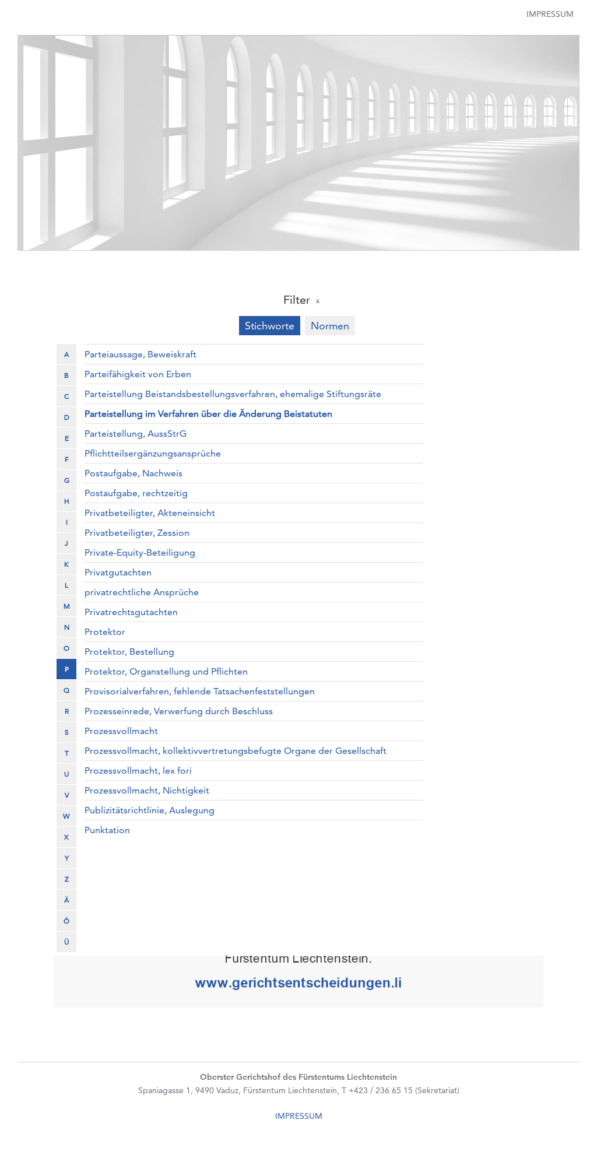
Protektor (105, 631)
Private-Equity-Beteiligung (140, 552)
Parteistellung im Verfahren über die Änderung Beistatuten (208, 413)
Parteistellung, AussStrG (136, 433)
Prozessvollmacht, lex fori (138, 770)
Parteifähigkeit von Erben (138, 374)
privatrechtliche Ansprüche (142, 592)
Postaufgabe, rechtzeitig (136, 493)
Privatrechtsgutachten (131, 611)
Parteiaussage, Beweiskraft (140, 354)
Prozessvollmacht (121, 730)
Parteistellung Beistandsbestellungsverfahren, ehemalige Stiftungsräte (233, 393)
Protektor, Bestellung (129, 651)
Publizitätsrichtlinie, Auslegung (150, 810)
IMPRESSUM (298, 1116)
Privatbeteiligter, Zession (137, 532)
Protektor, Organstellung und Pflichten (166, 671)
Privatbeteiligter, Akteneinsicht (150, 512)
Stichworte (269, 325)
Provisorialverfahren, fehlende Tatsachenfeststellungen (200, 691)
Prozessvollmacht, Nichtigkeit (147, 790)
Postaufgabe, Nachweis (133, 473)
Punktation (107, 829)
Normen (330, 325)
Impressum (550, 14)
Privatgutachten (118, 572)
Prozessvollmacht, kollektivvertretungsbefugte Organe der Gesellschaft (236, 750)
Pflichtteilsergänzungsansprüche (153, 453)
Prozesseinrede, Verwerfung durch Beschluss (179, 711)
